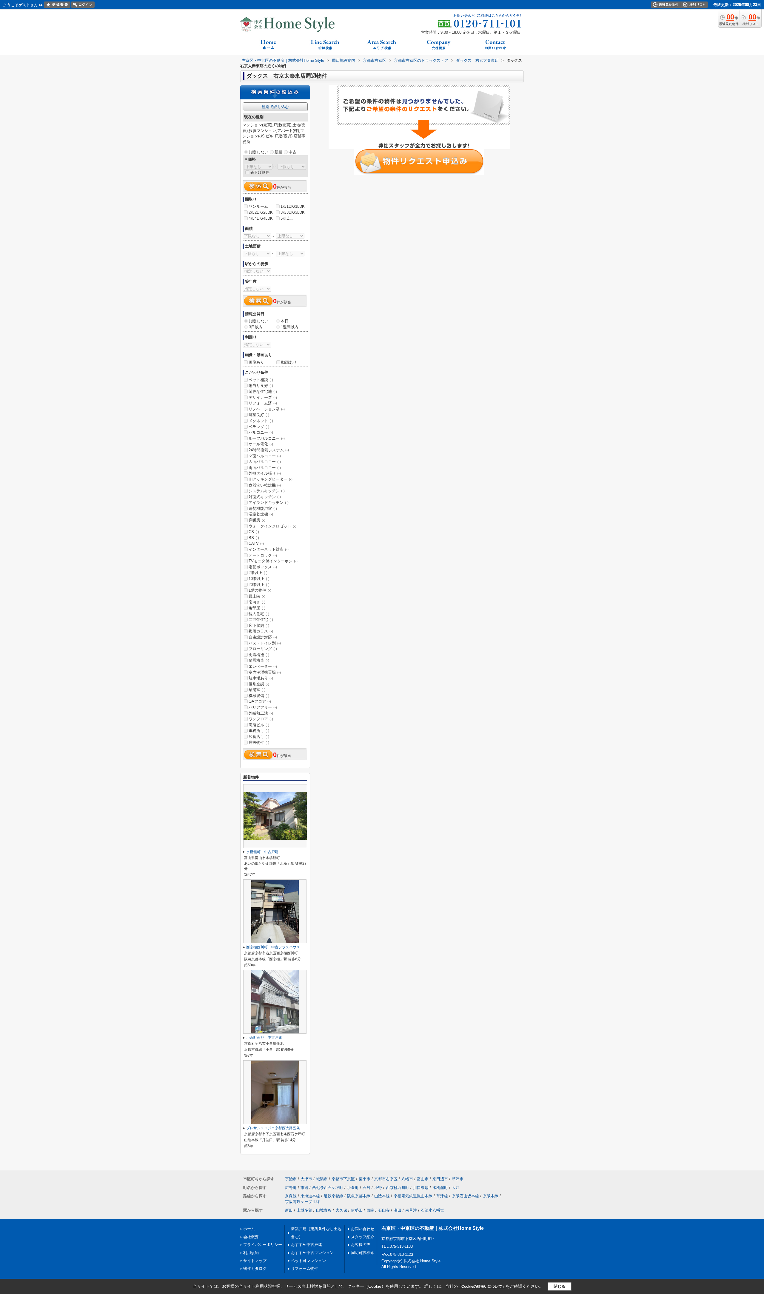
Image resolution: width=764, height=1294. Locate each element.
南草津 (411, 1210)
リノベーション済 (267, 409)
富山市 (423, 1179)
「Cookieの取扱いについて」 (482, 1286)
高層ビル (259, 725)
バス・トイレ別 (265, 643)
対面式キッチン (265, 497)
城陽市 (322, 1179)
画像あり (256, 362)
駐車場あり (261, 678)
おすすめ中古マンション (312, 1252)
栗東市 (364, 1179)
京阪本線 (490, 1196)
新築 (278, 152)
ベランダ (259, 426)
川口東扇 (421, 1187)
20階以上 (259, 584)
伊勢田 (357, 1210)
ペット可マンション (308, 1260)
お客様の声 (360, 1244)
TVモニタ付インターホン (273, 561)
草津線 (442, 1196)
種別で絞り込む (275, 106)
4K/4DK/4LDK (261, 218)
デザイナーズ (263, 397)
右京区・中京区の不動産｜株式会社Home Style (432, 1228)
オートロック (263, 555)
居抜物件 (259, 742)
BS (254, 538)
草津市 (457, 1179)
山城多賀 (304, 1210)
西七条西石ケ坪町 (327, 1187)
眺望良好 (259, 415)
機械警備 (259, 695)
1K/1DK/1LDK (293, 206)
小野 (378, 1187)
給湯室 (257, 689)
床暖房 (257, 520)
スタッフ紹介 (362, 1237)
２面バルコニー (265, 456)
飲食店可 (259, 736)
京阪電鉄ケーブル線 (302, 1201)
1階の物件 (260, 590)
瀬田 (397, 1210)
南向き (257, 602)
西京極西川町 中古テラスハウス (273, 947)
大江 (456, 1187)
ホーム (249, 1229)
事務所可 (259, 730)
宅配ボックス (263, 567)
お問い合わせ (362, 1229)
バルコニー (261, 432)
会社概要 (251, 1237)
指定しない (258, 152)
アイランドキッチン (269, 502)
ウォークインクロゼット (272, 526)
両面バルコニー (265, 467)
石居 (366, 1187)
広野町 (291, 1187)
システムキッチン (267, 491)
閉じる (559, 1286)
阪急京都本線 (358, 1196)
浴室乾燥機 (261, 514)
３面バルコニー (265, 461)
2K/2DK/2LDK (261, 212)
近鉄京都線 (333, 1196)
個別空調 (259, 684)
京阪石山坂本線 (465, 1196)
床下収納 (259, 625)
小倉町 (353, 1187)
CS (254, 532)
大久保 (341, 1210)
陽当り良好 (261, 385)
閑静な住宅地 (263, 391)
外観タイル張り (265, 473)
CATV (256, 543)
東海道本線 (310, 1196)
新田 (289, 1210)
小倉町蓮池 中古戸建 (264, 1037)
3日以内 (256, 327)
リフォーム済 (263, 403)
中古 (292, 152)
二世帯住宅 (261, 619)
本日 (285, 321)
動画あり (289, 362)
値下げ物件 (259, 172)
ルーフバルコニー (267, 438)
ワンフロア (261, 719)
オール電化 (261, 444)
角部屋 (257, 608)
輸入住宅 (259, 614)
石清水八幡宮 (432, 1210)
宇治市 (291, 1179)
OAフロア (260, 701)
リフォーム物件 (304, 1268)
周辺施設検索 (362, 1252)
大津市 (306, 1179)
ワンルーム (258, 206)
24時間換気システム (269, 450)
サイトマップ (255, 1260)
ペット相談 (261, 380)
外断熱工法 (261, 713)
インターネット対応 (269, 549)
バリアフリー (263, 707)
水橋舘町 (440, 1187)
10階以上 (259, 578)
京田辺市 (440, 1179)
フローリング (263, 649)
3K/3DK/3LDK (293, 212)
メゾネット (261, 420)
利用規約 (251, 1252)
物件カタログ (255, 1268)
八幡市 (407, 1179)
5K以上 (287, 218)
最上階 (257, 596)
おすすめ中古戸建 (306, 1244)
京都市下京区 (343, 1179)
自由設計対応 (263, 637)
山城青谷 (324, 1210)
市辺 (304, 1187)
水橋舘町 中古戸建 (262, 852)
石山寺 (384, 1210)
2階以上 (258, 572)
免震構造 (259, 655)
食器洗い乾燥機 (265, 485)
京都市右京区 (386, 1179)
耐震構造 (259, 660)
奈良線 (291, 1196)
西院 (370, 1210)
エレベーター (263, 666)
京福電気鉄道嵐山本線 (413, 1196)
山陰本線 (382, 1196)
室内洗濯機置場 (265, 672)
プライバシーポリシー (262, 1244)
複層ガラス (261, 631)
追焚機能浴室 (263, 508)
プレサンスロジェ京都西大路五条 (273, 1128)
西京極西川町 (397, 1187)
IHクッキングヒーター (270, 479)
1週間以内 (289, 327)
